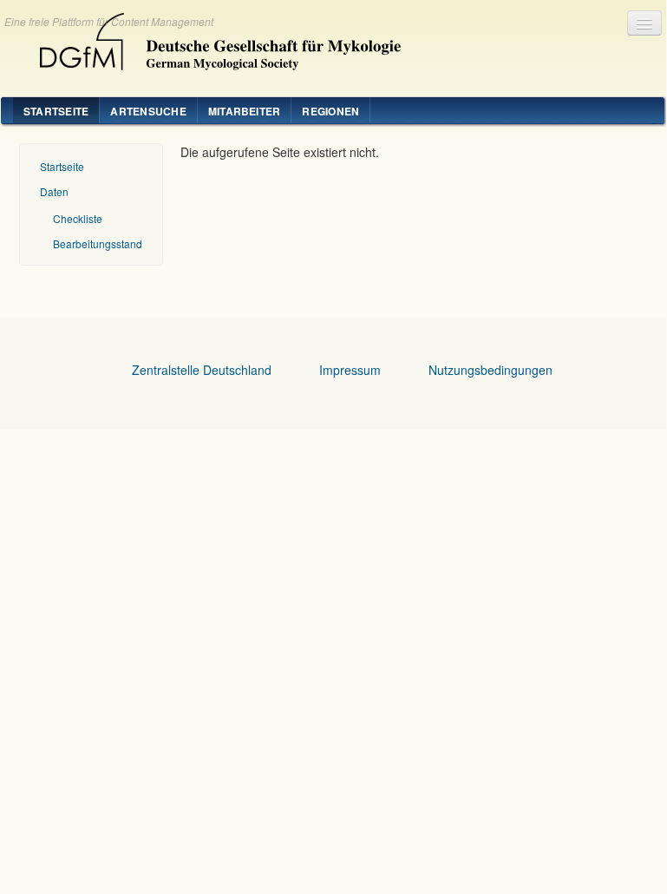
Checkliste (77, 218)
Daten (54, 191)
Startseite (55, 111)
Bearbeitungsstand (97, 243)
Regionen (330, 111)
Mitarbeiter (244, 111)
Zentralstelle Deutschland (201, 369)
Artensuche (148, 111)
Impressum (350, 369)
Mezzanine (213, 37)
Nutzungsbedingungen (490, 369)
